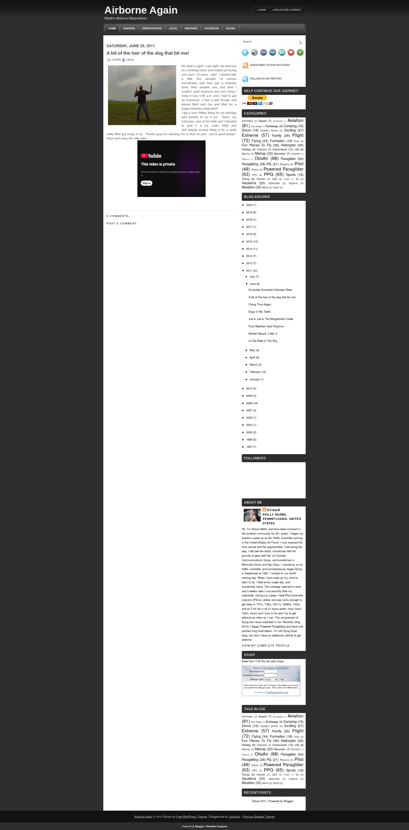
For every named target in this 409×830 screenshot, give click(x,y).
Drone (246, 130)
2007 (249, 410)
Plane (255, 169)
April (252, 357)
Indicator (262, 149)
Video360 (274, 183)
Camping (290, 125)
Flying (256, 140)
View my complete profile (266, 645)
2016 (249, 234)
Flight (298, 135)
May (252, 350)
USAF (287, 179)
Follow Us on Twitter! (266, 78)
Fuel (296, 141)
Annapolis (278, 121)
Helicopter (288, 145)
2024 (249, 205)
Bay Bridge (256, 126)
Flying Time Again (260, 304)
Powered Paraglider (284, 168)
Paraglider (288, 158)
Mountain (279, 153)
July (252, 276)
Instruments (279, 149)
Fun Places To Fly (256, 145)
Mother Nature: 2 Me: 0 (263, 333)
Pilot (299, 163)
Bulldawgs (272, 126)
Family (277, 135)
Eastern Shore (269, 130)
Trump (245, 179)
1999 (249, 439)
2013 (249, 256)
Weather (191, 28)
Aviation (129, 28)
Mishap (260, 153)
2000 (249, 432)
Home (262, 10)
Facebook (211, 28)
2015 (249, 241)
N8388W (295, 153)
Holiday (246, 149)
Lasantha (234, 816)
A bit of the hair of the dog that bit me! (148, 53)
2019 (249, 212)
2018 (249, 219)
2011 (249, 270)
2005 (249, 417)
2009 (249, 396)
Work (265, 187)
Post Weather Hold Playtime (266, 326)
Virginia (293, 183)
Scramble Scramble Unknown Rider (270, 290)
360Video (247, 121)
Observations (152, 28)
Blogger (288, 801)
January (254, 379)
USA (274, 179)
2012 (249, 263)
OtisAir (261, 158)
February (255, 372)
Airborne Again (141, 10)
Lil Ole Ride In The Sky (263, 341)
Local (173, 28)
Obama (245, 159)
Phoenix (284, 164)
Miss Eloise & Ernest (287, 10)
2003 (249, 425)
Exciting (290, 130)
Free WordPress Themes (191, 816)
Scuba (230, 28)
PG (269, 163)
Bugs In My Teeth (260, 311)
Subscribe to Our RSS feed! (270, 65)
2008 (249, 403)
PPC (254, 175)
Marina (246, 153)
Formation (277, 140)
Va (297, 179)
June (253, 284)
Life (297, 149)
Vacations (249, 182)
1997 (249, 447)
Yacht (276, 187)
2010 (249, 388)
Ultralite (260, 179)
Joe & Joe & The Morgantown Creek (271, 319)
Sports (291, 174)
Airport (263, 121)
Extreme (250, 135)
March (253, 364)
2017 (249, 227)
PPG (268, 174)
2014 (249, 249)
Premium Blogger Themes (259, 816)
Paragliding (250, 163)
